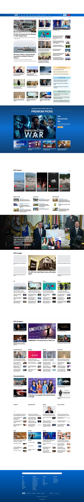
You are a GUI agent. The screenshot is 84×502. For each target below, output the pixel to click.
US (22, 478)
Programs (34, 476)
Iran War (29, 17)
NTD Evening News (17, 241)
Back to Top (83, 497)
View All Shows (35, 489)
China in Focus (35, 482)
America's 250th (44, 17)
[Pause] (54, 28)
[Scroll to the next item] (69, 171)
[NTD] (23, 493)
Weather (23, 483)
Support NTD (55, 482)
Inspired (44, 484)
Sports (23, 488)
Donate (69, 17)
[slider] (61, 27)
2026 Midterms (24, 17)
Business (23, 482)
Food (43, 478)
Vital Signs (34, 488)
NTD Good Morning (35, 483)
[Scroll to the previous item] (40, 243)
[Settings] (69, 28)
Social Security (50, 17)
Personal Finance (45, 483)
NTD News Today (35, 484)
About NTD (55, 476)
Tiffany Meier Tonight (36, 478)
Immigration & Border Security (36, 17)
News (23, 476)
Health (23, 484)
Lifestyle (44, 476)
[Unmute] (69, 26)
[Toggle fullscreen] (67, 28)
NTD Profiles (55, 478)
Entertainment (24, 487)
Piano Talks (34, 487)
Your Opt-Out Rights (42, 499)
